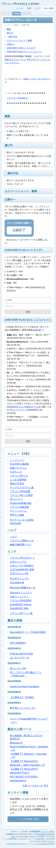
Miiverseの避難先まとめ (23, 587)
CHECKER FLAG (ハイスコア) (21, 48)
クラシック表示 (47, 832)
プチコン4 (6, 14)
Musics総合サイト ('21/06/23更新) (28, 632)
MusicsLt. (16, 743)
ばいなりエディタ (19, 657)
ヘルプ (37, 8)
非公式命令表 (17, 582)
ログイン (51, 841)
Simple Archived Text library (24, 686)
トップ (7, 25)
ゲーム (23, 59)
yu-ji (53, 836)
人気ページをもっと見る (35, 785)
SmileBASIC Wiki (19, 608)
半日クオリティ (34, 59)
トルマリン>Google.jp (17, 98)
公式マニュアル (18, 562)
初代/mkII (26, 14)
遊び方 (10, 33)
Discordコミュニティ (21, 592)
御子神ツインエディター (23, 708)
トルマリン (14, 63)
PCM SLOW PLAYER (21, 654)
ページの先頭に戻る (28, 819)
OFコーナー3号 (18, 668)
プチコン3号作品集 (20, 491)
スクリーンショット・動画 (19, 40)
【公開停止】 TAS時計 (22, 697)
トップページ (17, 460)
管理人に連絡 (17, 515)
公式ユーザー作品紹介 (22, 565)
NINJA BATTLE (19, 773)
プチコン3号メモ (19, 476)
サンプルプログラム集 (22, 487)
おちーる (26, 25)
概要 (9, 29)
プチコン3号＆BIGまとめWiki (20, 3)
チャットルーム (18, 511)
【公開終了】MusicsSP (24, 769)
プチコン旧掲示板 (19, 507)
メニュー (20, 8)
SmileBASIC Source (21, 604)
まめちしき (16, 472)
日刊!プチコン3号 (19, 573)
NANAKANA (18, 780)
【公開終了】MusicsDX (24, 761)
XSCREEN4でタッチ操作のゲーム (23, 407)
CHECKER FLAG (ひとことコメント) (24, 51)
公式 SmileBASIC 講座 (22, 569)
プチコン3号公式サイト (22, 558)
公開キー (11, 44)
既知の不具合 (17, 483)
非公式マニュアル (19, 578)
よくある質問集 (18, 479)
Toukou (16, 25)
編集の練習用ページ (20, 544)
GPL (26, 836)
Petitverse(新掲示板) (21, 503)
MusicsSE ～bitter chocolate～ (27, 765)
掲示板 (38, 330)
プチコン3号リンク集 (21, 613)
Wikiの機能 (48, 8)
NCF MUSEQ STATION (24, 776)
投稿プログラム (12, 59)
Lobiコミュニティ (19, 596)
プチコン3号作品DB (20, 600)
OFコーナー (16, 499)
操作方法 (12, 36)
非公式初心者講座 (19, 464)
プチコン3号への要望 (21, 495)
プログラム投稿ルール (22, 540)
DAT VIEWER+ (18, 643)
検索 (29, 8)
